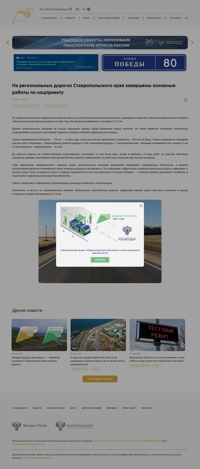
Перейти (100, 259)
